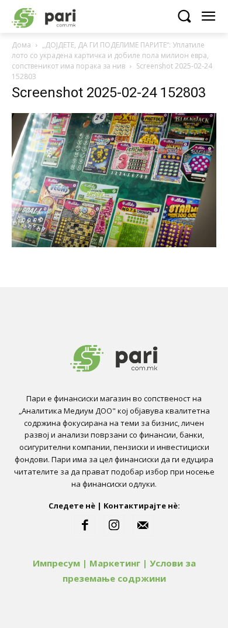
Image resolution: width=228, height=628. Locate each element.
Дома (21, 45)
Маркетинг (114, 563)
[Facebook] (84, 525)
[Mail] (143, 525)
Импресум (56, 563)
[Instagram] (114, 525)
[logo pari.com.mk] (64, 16)
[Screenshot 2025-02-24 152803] (114, 244)
